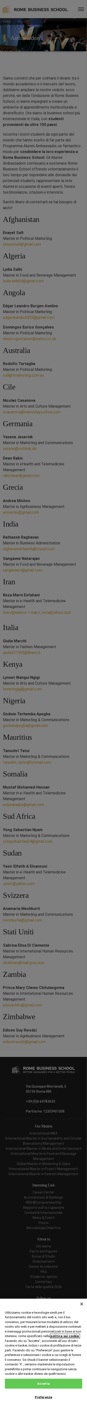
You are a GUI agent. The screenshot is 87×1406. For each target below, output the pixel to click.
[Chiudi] (81, 1304)
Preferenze (43, 1397)
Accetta (43, 1383)
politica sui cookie (65, 1336)
